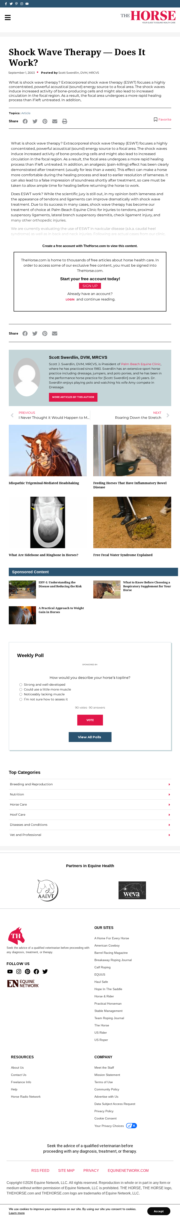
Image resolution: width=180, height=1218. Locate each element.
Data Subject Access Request (114, 1104)
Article (26, 113)
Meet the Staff (104, 1067)
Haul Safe (101, 982)
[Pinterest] (27, 971)
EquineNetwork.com (128, 1170)
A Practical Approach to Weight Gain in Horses (61, 610)
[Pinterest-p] (16, 3)
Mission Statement (107, 1075)
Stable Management (108, 1011)
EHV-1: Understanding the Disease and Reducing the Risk (60, 584)
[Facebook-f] (5, 3)
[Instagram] (21, 3)
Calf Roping (102, 967)
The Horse (101, 1025)
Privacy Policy (103, 1111)
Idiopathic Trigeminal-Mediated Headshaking (44, 483)
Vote (90, 720)
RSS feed (40, 1170)
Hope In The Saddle (108, 989)
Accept (159, 1211)
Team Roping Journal (109, 1018)
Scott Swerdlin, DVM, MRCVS (78, 357)
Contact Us (18, 1075)
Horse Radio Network (26, 1096)
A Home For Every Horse (111, 938)
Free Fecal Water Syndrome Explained (123, 555)
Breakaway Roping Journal (113, 960)
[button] (25, 121)
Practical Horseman (108, 1003)
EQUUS (99, 974)
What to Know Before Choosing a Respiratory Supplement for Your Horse (147, 586)
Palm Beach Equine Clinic (141, 364)
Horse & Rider (104, 996)
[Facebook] (36, 971)
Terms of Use (103, 1082)
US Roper (101, 1040)
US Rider (100, 1032)
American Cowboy (107, 945)
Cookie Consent (105, 1118)
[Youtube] (10, 971)
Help (14, 1089)
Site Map (66, 1170)
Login (70, 299)
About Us (17, 1067)
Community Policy (106, 1089)
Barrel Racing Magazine (111, 952)
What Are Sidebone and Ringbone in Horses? (43, 555)
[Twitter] (11, 3)
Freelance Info (21, 1082)
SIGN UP (90, 286)
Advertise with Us (106, 1096)
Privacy (91, 1170)
